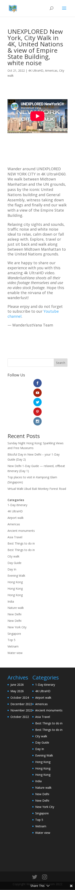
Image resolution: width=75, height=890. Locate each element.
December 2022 (21, 704)
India (11, 601)
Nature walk (16, 608)
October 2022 (19, 717)
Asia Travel (15, 537)
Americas (51, 70)
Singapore (14, 634)
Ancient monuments (21, 531)
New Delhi (14, 614)
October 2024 (19, 698)
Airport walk (16, 518)
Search (60, 363)
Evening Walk (16, 576)
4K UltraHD (35, 70)
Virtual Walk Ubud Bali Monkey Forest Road (37, 489)
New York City (17, 627)
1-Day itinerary (17, 505)
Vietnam (13, 646)
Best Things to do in (21, 543)
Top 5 (11, 640)
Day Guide (14, 563)
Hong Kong (15, 582)
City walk (13, 556)
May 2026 (17, 691)
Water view (15, 653)
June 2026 (17, 685)
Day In (12, 569)
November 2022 (21, 710)
